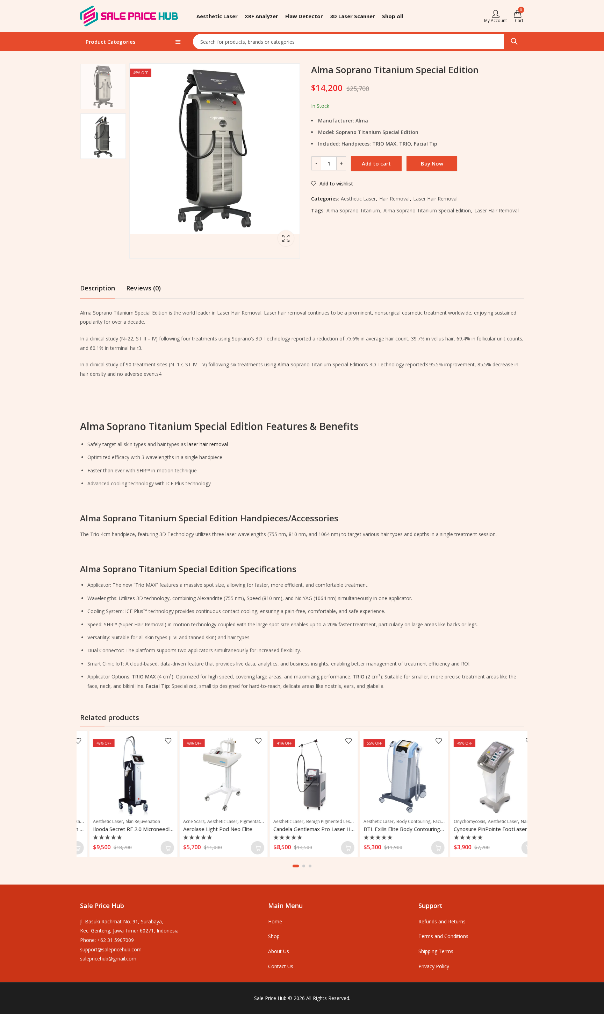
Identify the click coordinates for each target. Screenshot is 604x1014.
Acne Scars (182, 821)
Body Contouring (401, 821)
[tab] (97, 288)
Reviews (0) (143, 288)
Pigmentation (241, 821)
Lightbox (286, 238)
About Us (278, 951)
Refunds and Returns (442, 921)
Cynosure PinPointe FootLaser (478, 828)
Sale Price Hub (270, 998)
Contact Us (280, 966)
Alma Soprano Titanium (353, 210)
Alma (283, 364)
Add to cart (376, 163)
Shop (274, 936)
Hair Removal (394, 198)
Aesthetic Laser (358, 198)
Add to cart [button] (155, 847)
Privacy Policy (433, 966)
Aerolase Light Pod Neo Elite (205, 828)
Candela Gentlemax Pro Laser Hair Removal (314, 828)
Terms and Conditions (443, 936)
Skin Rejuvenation (131, 821)
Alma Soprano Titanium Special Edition (427, 210)
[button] (296, 866)
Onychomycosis (457, 821)
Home (275, 921)
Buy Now (432, 163)
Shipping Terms (435, 951)
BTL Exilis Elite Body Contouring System (400, 828)
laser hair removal (207, 444)
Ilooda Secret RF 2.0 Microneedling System (132, 828)
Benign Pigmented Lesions (320, 821)
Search (514, 42)
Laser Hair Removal (435, 198)
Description (97, 288)
